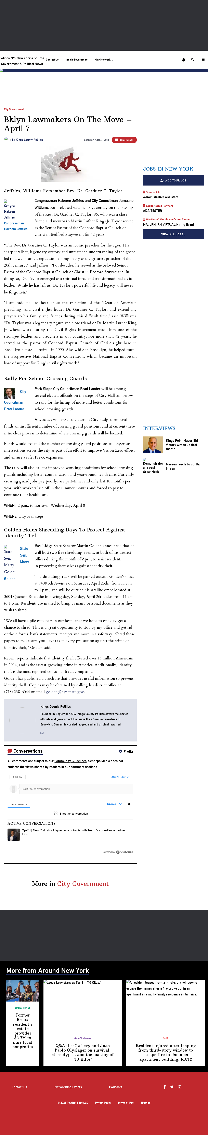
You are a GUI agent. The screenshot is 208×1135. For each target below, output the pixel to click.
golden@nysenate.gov (65, 691)
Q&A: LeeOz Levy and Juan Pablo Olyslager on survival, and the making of (83, 1052)
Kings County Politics (29, 140)
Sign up (125, 777)
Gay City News (82, 1038)
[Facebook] (165, 1087)
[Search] (193, 59)
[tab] (19, 804)
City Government (14, 109)
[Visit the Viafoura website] (124, 852)
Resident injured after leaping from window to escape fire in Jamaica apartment (166, 1052)
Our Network (102, 59)
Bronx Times (22, 1007)
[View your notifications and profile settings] (184, 60)
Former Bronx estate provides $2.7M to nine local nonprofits (22, 1031)
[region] (70, 813)
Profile (128, 751)
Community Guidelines (70, 761)
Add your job (175, 180)
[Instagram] (180, 1087)
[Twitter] (172, 1087)
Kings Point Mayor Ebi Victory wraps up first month (182, 445)
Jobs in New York (168, 169)
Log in (115, 777)
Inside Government (77, 59)
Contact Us (52, 59)
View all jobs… (173, 234)
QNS (165, 1038)
